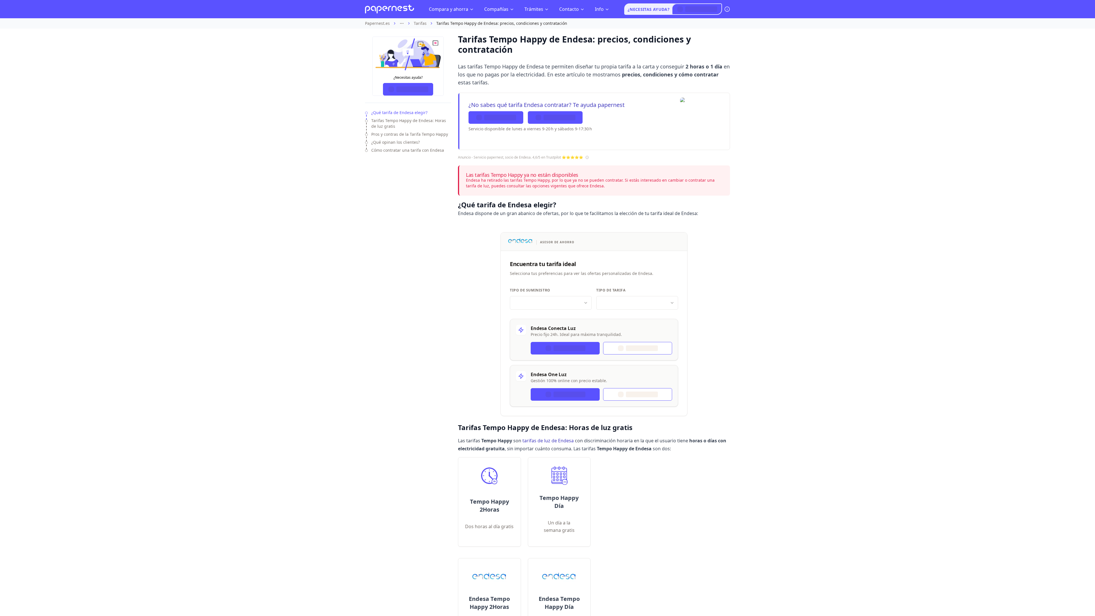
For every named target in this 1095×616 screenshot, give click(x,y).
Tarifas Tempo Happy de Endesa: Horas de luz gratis (408, 123)
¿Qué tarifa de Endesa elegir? (399, 112)
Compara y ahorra (448, 9)
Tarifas (420, 23)
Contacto (569, 9)
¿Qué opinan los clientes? (395, 142)
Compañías (496, 9)
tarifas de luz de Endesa (548, 440)
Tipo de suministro (530, 290)
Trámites (533, 9)
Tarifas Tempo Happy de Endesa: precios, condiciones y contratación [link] (501, 23)
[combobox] (551, 303)
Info (599, 9)
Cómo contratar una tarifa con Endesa (407, 150)
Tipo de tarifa (610, 290)
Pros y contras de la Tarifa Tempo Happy (409, 134)
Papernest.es (377, 23)
